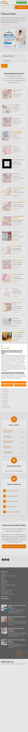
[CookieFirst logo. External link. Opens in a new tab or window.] (1, 346)
